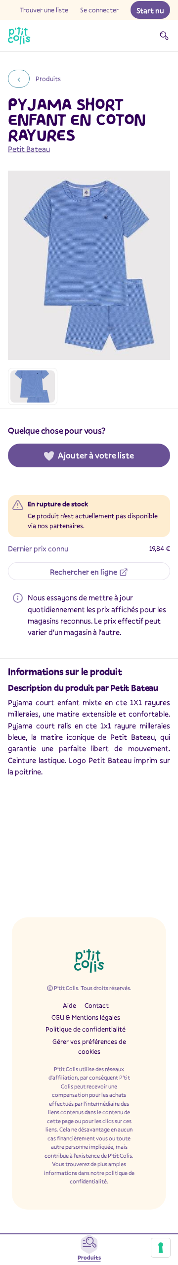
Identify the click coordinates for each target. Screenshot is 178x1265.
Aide (69, 1005)
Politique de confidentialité (85, 1029)
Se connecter (99, 9)
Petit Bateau (29, 149)
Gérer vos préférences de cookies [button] (89, 1046)
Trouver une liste (44, 9)
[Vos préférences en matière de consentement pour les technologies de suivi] (160, 1247)
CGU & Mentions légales (85, 1017)
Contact (97, 1005)
